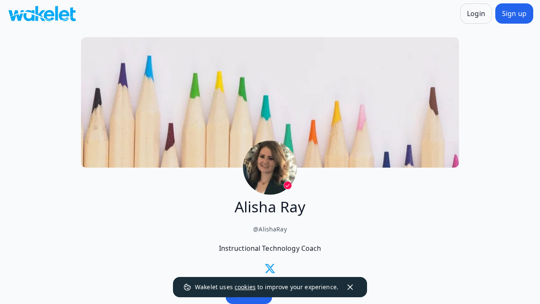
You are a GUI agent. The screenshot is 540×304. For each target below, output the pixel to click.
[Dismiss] (350, 287)
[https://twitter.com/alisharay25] (270, 268)
